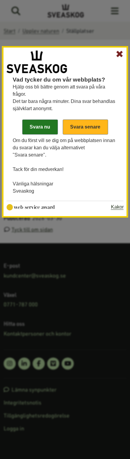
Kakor (117, 206)
